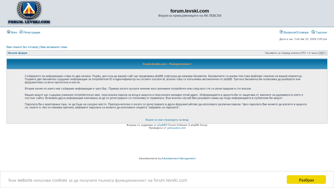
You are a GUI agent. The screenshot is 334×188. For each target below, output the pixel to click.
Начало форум (17, 52)
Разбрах (306, 179)
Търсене (321, 32)
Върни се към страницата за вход (167, 119)
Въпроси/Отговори (295, 32)
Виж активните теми (53, 47)
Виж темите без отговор (22, 47)
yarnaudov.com (176, 127)
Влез (13, 32)
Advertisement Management (178, 158)
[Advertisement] (167, 144)
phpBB (161, 125)
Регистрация (31, 32)
